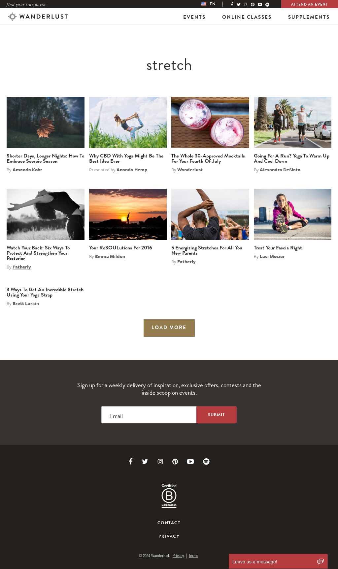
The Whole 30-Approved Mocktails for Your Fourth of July (208, 158)
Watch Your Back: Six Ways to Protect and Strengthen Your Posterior (38, 253)
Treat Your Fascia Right (278, 248)
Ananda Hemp (132, 169)
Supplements (309, 17)
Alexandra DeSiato (280, 169)
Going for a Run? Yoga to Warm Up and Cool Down (291, 158)
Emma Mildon (110, 256)
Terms (193, 555)
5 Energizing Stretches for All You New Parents (206, 250)
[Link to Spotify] (206, 461)
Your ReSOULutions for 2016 (120, 248)
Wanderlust (190, 169)
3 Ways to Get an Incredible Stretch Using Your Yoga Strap (45, 292)
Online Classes (247, 17)
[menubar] (215, 4)
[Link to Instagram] (160, 461)
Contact (169, 523)
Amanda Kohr (27, 169)
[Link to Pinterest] (175, 461)
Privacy (169, 536)
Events (194, 17)
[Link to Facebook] (131, 461)
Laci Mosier (272, 256)
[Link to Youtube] (190, 461)
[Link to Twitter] (145, 461)
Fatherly (22, 267)
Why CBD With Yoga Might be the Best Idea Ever (126, 158)
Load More (169, 327)
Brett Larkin (26, 303)
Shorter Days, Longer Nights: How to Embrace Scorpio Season (45, 158)
